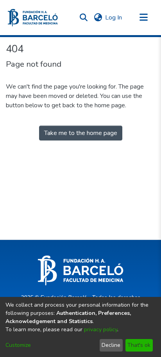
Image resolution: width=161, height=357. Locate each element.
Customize (18, 345)
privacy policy (100, 329)
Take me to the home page (80, 133)
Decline (111, 345)
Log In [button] (114, 17)
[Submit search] (83, 17)
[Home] (33, 18)
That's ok (138, 345)
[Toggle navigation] (143, 18)
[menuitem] (98, 17)
